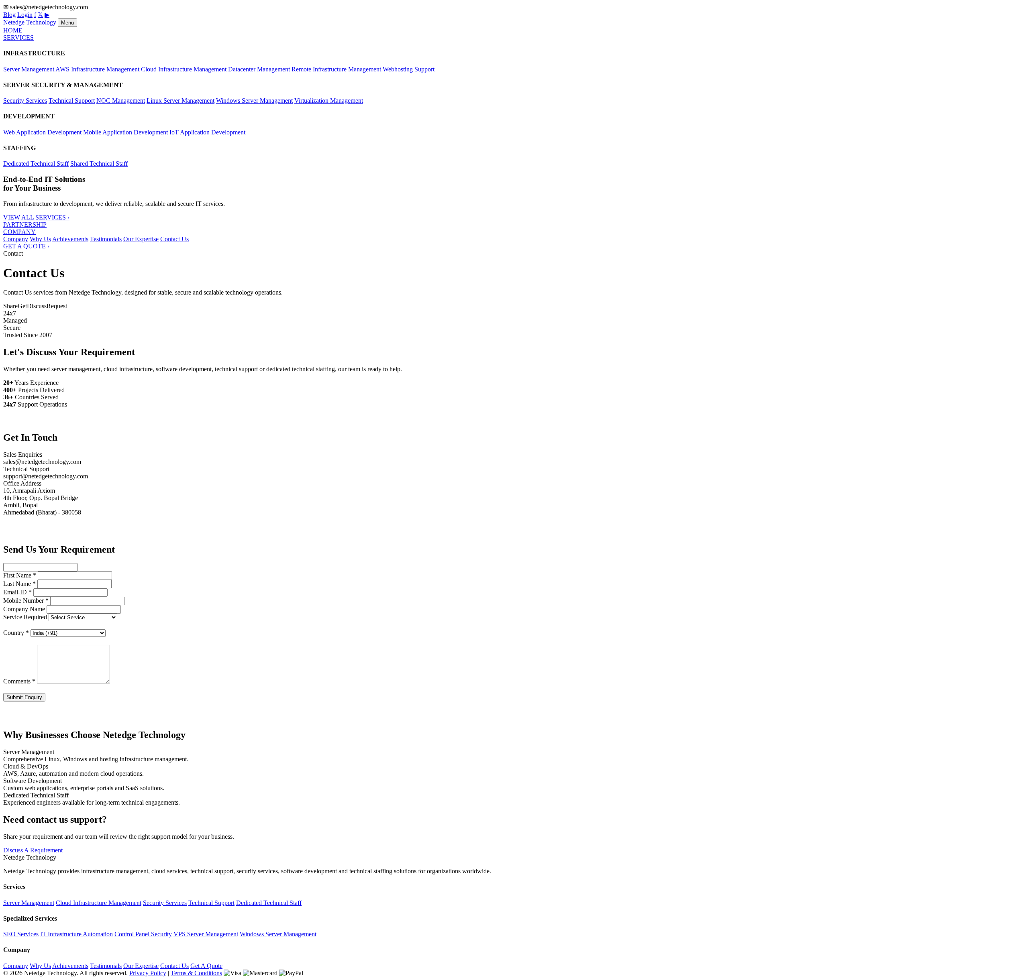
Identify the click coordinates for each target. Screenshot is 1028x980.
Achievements (70, 239)
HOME (12, 30)
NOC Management (120, 100)
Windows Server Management (254, 100)
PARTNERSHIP (25, 224)
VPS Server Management (205, 934)
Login (25, 14)
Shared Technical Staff (99, 163)
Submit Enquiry (24, 697)
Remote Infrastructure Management (336, 69)
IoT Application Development (207, 132)
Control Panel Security (143, 934)
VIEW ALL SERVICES (36, 217)
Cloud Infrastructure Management (183, 69)
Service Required (25, 617)
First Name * (19, 575)
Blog (9, 14)
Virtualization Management (328, 100)
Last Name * (19, 583)
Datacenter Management (259, 69)
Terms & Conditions (196, 973)
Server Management (28, 69)
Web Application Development (42, 132)
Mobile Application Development (125, 132)
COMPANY (19, 231)
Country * (16, 632)
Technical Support (72, 100)
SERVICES (18, 37)
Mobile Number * (26, 600)
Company (15, 239)
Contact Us (174, 239)
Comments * (19, 681)
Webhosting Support (408, 69)
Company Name (24, 609)
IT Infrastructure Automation (76, 934)
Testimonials (106, 239)
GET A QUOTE (26, 246)
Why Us (40, 239)
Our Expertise (141, 239)
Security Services (25, 100)
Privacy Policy (147, 973)
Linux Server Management (180, 100)
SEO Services (21, 934)
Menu (67, 23)
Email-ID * (17, 592)
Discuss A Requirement (33, 850)
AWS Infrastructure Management (97, 69)
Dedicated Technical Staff (36, 163)
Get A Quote (206, 965)
